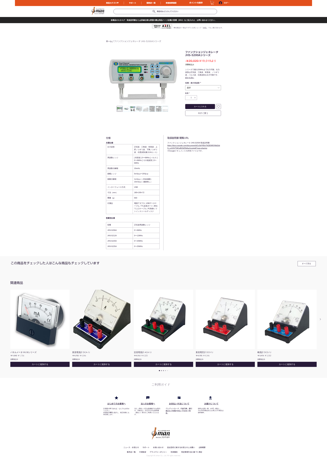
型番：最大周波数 (193, 83)
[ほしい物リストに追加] (218, 106)
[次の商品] (320, 319)
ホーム (109, 41)
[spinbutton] (191, 97)
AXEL (205, 28)
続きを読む (189, 78)
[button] (212, 3)
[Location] (210, 398)
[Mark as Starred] (116, 397)
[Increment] (195, 97)
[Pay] (179, 397)
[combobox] (203, 87)
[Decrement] (187, 97)
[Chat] (147, 397)
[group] (163, 328)
